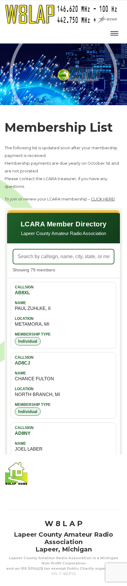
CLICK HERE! (103, 199)
